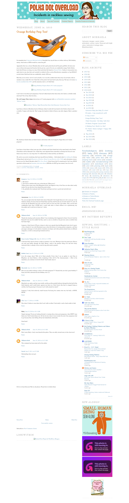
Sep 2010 (89, 100)
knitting (108, 150)
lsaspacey (24, 179)
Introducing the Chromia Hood (93, 329)
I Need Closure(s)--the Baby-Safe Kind (97, 121)
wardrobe (98, 155)
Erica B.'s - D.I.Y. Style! (91, 347)
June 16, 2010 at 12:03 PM (35, 179)
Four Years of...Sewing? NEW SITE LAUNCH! (94, 336)
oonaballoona (88, 334)
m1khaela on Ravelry (88, 194)
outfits (23, 167)
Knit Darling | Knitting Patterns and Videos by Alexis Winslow (97, 327)
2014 (86, 79)
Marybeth (24, 268)
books (87, 176)
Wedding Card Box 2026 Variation (94, 298)
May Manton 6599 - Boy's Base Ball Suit (96, 356)
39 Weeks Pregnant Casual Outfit (95, 123)
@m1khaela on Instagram (90, 192)
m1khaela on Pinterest (89, 198)
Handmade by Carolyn (90, 276)
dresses (103, 153)
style (41, 167)
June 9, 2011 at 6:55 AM (32, 351)
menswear (91, 181)
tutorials (84, 180)
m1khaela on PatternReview (90, 196)
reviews (92, 168)
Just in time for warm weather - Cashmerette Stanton (93, 370)
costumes (85, 170)
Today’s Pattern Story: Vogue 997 (94, 322)
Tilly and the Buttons (90, 309)
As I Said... (87, 297)
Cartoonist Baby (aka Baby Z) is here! (96, 110)
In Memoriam (88, 233)
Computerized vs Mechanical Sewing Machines (94, 363)
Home (47, 420)
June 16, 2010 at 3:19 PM (44, 239)
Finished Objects (67, 21)
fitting (97, 178)
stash (94, 170)
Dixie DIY (87, 390)
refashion (109, 174)
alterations (106, 176)
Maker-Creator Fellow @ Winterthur (95, 245)
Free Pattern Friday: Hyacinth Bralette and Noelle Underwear (96, 284)
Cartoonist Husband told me (34, 60)
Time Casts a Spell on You (91, 316)
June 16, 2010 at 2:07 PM (40, 215)
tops (107, 170)
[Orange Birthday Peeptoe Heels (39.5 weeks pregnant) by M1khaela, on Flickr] (47, 85)
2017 (86, 72)
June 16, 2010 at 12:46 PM (36, 197)
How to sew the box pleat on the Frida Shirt (96, 310)
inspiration (86, 164)
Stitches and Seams (90, 368)
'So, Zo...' (87, 282)
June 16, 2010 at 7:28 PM (35, 268)
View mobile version (47, 423)
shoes (37, 167)
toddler (88, 162)
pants (102, 174)
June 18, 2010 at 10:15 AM (40, 329)
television (39, 163)
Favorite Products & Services (85, 21)
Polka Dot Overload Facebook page (93, 201)
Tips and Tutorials (53, 21)
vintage (109, 155)
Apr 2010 (89, 137)
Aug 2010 (89, 103)
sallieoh (86, 314)
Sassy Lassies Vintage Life (28, 239)
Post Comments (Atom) (30, 428)
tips (101, 170)
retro (110, 164)
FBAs (90, 180)
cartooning (92, 172)
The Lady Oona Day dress (91, 304)
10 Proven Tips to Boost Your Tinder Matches (94, 378)
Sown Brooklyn (89, 243)
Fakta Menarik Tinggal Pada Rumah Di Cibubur (95, 385)
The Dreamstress (89, 289)
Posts (87, 57)
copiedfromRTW (98, 180)
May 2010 (89, 134)
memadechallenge (102, 162)
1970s (91, 178)
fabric (88, 157)
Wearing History (89, 255)
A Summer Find (88, 264)
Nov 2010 (89, 95)
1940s (84, 168)
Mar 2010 (89, 139)
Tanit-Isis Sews (89, 303)
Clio (22, 300)
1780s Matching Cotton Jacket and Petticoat (97, 392)
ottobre (108, 178)
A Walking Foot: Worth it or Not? (95, 126)
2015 (86, 77)
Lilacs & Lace (88, 263)
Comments (88, 61)
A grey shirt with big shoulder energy (94, 239)
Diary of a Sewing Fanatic (92, 268)
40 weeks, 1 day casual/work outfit (96, 113)
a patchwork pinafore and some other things (97, 278)
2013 (86, 82)
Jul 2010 (89, 105)
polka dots (100, 157)
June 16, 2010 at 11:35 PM (40, 280)
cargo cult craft (88, 375)
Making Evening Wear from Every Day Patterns (95, 271)
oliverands (95, 174)
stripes (100, 168)
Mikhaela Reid (28, 166)
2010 (86, 90)
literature (33, 163)
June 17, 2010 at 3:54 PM (31, 300)
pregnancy (30, 167)
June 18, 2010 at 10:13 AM (32, 311)
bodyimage (85, 174)
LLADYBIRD (88, 341)
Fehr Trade (87, 237)
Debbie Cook (25, 253)
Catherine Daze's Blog (91, 249)
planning (97, 166)
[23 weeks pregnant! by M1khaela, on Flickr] (46, 145)
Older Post (74, 420)
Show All (110, 396)
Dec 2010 (89, 92)
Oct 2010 (89, 98)
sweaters (109, 160)
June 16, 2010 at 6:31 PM (36, 253)
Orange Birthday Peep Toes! (94, 118)
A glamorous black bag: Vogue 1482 (94, 251)
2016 (86, 74)
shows (44, 163)
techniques (98, 181)
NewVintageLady (89, 232)
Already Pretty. (58, 70)
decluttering (95, 176)
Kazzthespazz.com (90, 360)
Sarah (23, 351)
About (42, 21)
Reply (23, 191)
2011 (86, 87)
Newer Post (20, 420)
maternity (85, 155)
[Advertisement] (33, 403)
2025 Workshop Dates (91, 343)
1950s (107, 168)
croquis (84, 178)
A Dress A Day (88, 320)
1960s (84, 172)
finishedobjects (89, 150)
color (88, 166)
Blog (36, 21)
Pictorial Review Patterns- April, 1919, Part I (96, 257)
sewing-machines (104, 172)
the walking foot (68, 157)
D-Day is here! (89, 116)
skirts (99, 160)
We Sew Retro (88, 383)
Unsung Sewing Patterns (91, 355)
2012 (86, 85)
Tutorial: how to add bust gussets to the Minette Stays (95, 292)
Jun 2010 (89, 108)
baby (90, 153)
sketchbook (99, 164)
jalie (102, 178)
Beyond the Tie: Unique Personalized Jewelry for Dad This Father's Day (95, 349)
